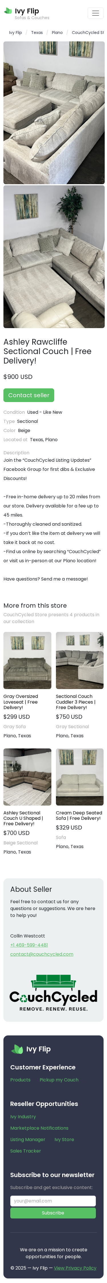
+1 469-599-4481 (29, 945)
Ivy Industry (23, 1116)
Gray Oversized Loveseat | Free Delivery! (20, 702)
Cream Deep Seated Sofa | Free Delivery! (79, 815)
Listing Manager (27, 1139)
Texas (37, 32)
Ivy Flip (15, 32)
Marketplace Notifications (39, 1128)
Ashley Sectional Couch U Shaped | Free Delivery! (23, 818)
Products (20, 1080)
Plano (57, 32)
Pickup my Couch (59, 1080)
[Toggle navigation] (96, 13)
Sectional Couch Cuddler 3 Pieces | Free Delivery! (76, 702)
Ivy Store (64, 1139)
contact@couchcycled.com (41, 954)
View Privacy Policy (75, 1268)
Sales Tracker (25, 1151)
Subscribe (53, 1213)
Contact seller (28, 395)
